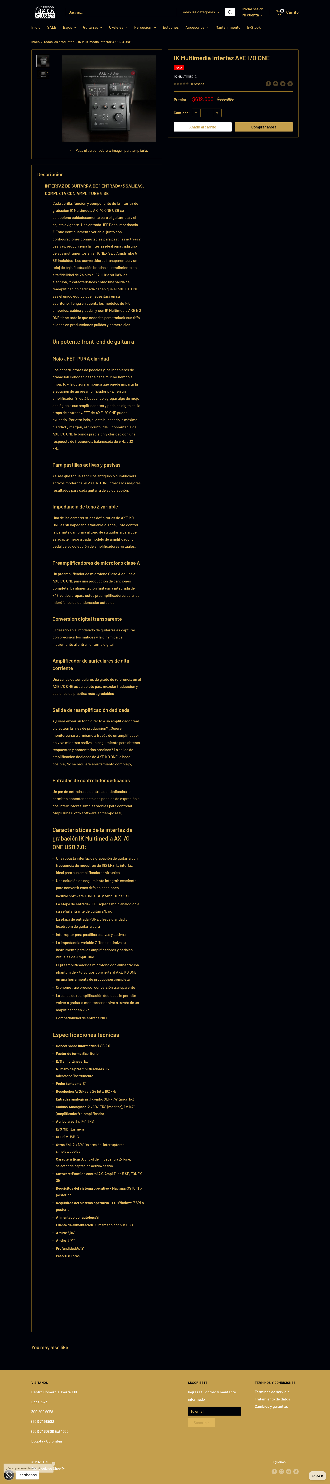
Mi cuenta (251, 14)
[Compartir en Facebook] (268, 83)
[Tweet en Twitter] (283, 83)
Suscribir (201, 1422)
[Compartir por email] (290, 83)
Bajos (67, 27)
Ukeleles (116, 27)
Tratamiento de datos (272, 1399)
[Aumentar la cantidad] (217, 113)
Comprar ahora (263, 126)
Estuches (171, 27)
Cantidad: (182, 112)
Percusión (143, 27)
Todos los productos (59, 42)
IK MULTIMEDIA (185, 76)
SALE (51, 27)
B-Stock (254, 27)
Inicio (35, 27)
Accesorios (195, 27)
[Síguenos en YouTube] (288, 1471)
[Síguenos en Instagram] (281, 1471)
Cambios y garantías (271, 1406)
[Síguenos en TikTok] (296, 1471)
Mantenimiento (227, 27)
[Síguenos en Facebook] (274, 1471)
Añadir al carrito (202, 126)
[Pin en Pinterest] (275, 83)
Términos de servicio (272, 1391)
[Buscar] (230, 12)
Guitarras (90, 27)
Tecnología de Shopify (48, 1468)
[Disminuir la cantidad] (196, 113)
